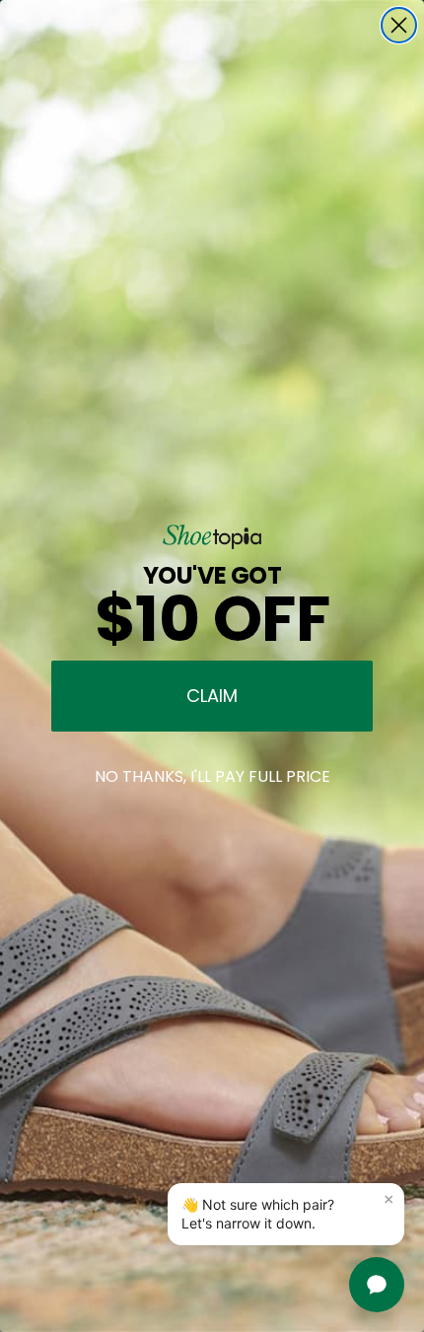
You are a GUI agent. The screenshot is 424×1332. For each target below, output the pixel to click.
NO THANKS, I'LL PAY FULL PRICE (212, 776)
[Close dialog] (399, 25)
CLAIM (212, 695)
